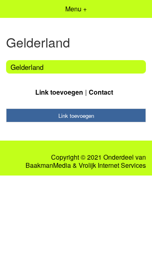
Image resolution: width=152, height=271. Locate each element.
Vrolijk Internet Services (112, 165)
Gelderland (27, 67)
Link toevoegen (59, 92)
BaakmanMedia (48, 165)
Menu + (76, 8)
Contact (101, 92)
